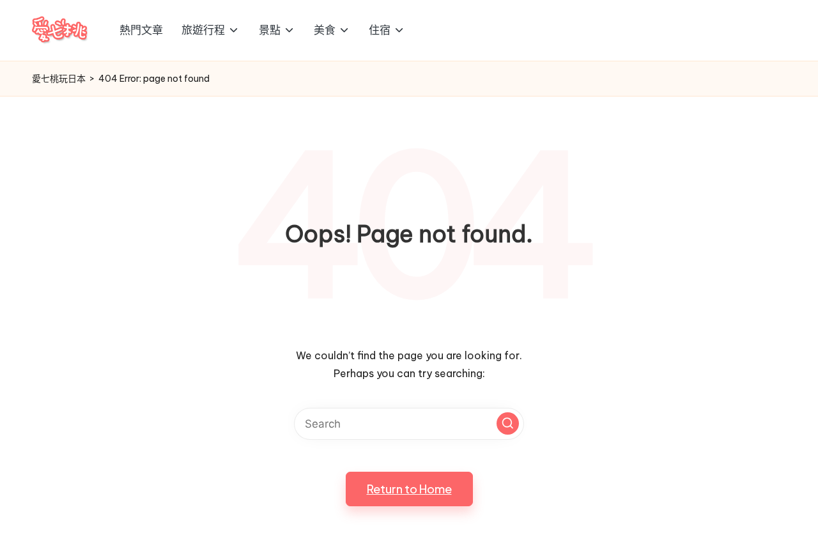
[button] (508, 423)
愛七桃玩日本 (59, 78)
